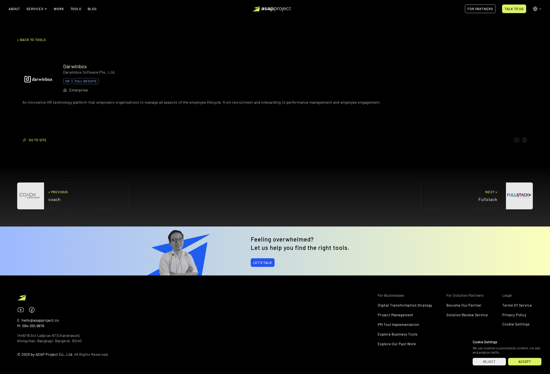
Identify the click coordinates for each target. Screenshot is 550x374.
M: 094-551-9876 (30, 325)
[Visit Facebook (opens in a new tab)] (31, 309)
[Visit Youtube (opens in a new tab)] (20, 309)
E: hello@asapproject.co (38, 320)
